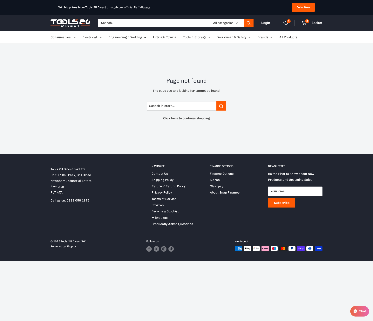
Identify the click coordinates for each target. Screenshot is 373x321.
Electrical (90, 37)
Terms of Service (164, 199)
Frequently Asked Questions (172, 224)
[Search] (249, 23)
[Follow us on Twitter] (156, 249)
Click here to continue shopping (186, 118)
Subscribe (281, 203)
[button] (359, 311)
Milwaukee (160, 218)
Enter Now (303, 7)
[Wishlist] (286, 23)
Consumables (61, 37)
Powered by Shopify (63, 246)
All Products (288, 37)
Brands (262, 37)
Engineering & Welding (125, 37)
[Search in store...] (221, 106)
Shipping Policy (162, 180)
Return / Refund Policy (169, 186)
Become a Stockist (165, 211)
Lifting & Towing (164, 37)
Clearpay (216, 186)
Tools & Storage (194, 37)
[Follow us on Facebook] (149, 249)
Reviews (158, 205)
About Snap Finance (225, 192)
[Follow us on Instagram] (163, 249)
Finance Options (222, 173)
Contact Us (160, 173)
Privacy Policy (162, 192)
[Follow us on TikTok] (171, 249)
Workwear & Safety (231, 37)
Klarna (215, 180)
